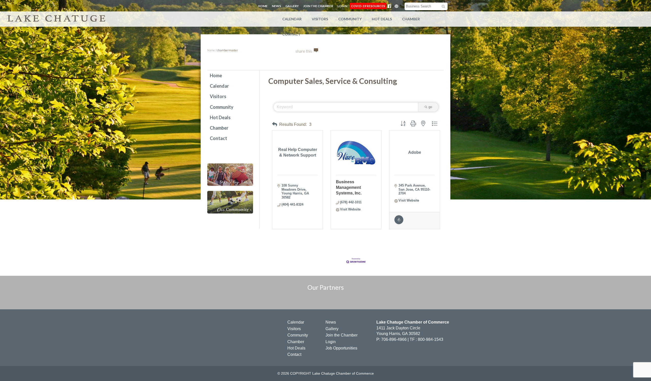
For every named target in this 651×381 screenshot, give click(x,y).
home (211, 50)
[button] (274, 124)
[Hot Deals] (398, 223)
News (276, 6)
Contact (291, 34)
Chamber (411, 19)
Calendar (292, 19)
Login (342, 6)
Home (263, 6)
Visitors (320, 19)
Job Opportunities (341, 348)
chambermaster (227, 50)
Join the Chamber (318, 6)
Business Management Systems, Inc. (349, 187)
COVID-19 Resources (368, 6)
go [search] (430, 107)
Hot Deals (382, 19)
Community (350, 19)
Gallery (292, 6)
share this (303, 51)
